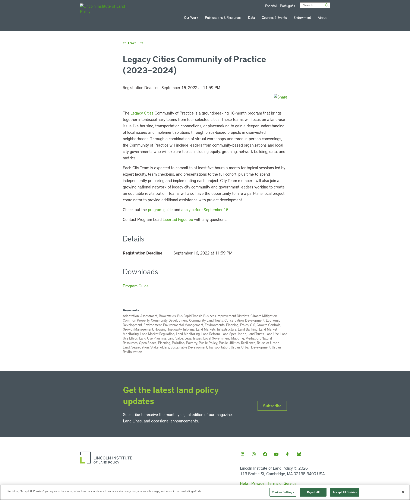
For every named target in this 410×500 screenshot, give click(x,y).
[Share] (280, 97)
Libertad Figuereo (178, 219)
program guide (160, 209)
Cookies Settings (283, 492)
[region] (205, 492)
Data (251, 17)
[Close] (403, 492)
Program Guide (136, 285)
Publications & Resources (223, 17)
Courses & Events (274, 17)
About (322, 17)
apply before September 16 (204, 209)
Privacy (257, 483)
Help (244, 483)
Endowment (302, 17)
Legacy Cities (142, 113)
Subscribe (272, 405)
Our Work (191, 17)
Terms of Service (282, 483)
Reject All (313, 492)
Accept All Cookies (344, 492)
